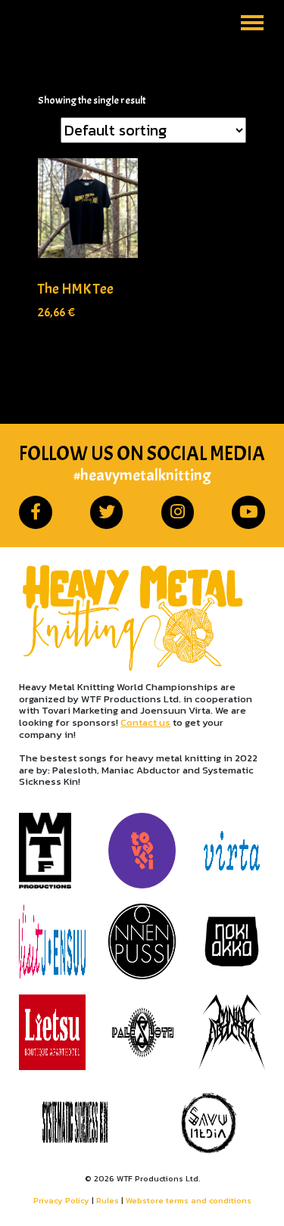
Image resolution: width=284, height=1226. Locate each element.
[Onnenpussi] (141, 941)
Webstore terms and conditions (188, 1200)
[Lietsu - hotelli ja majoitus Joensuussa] (52, 1032)
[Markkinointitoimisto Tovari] (141, 850)
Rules (107, 1200)
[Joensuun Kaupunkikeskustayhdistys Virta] (231, 850)
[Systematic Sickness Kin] (75, 1123)
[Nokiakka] (231, 941)
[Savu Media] (209, 1123)
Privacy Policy (61, 1200)
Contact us (145, 722)
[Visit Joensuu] (52, 941)
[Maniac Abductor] (231, 1032)
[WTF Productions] (52, 850)
